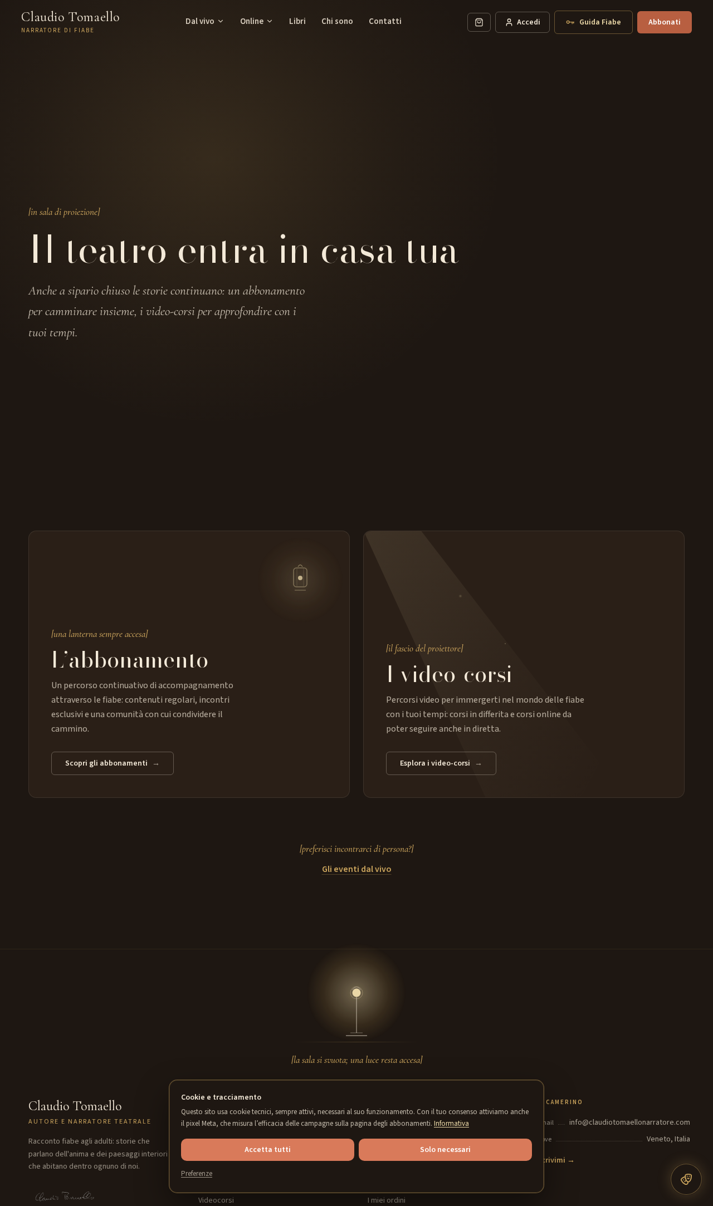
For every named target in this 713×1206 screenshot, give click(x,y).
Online (251, 21)
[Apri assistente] (686, 1179)
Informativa (451, 1124)
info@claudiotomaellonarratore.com (629, 1122)
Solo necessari (445, 1149)
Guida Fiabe (600, 22)
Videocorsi (216, 1200)
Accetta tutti (268, 1149)
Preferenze (196, 1174)
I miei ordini (387, 1200)
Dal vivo (199, 21)
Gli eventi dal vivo (357, 869)
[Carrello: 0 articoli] (479, 22)
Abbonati (664, 22)
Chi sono (337, 21)
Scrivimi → (556, 1160)
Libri (297, 21)
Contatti (385, 21)
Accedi (528, 22)
